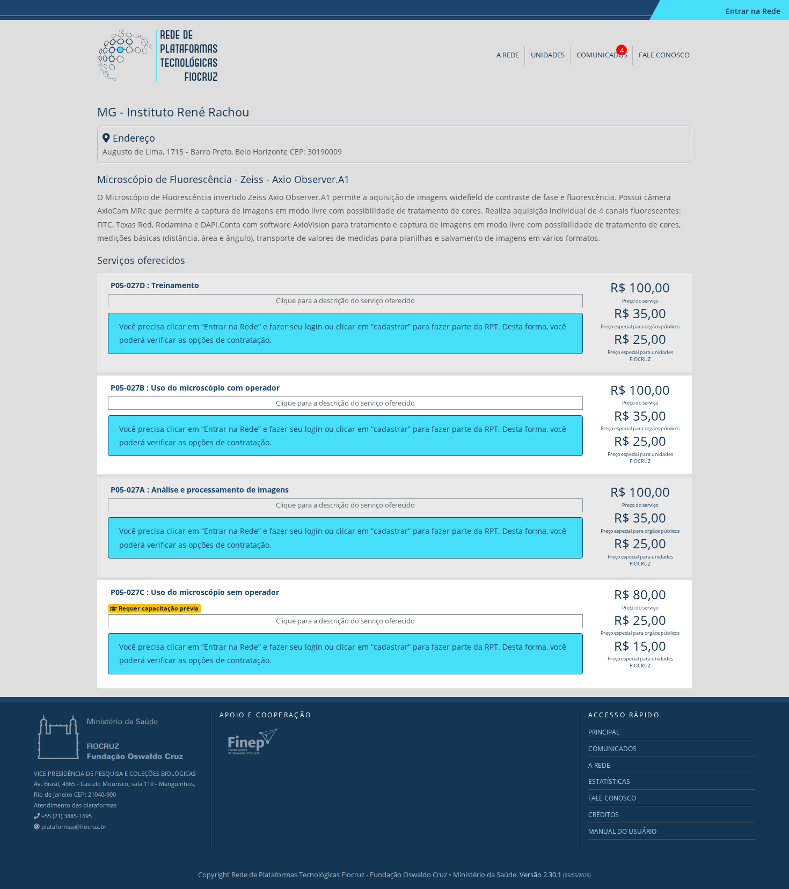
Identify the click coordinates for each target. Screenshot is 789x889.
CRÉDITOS (603, 814)
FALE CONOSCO (664, 55)
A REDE (507, 55)
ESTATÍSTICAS (609, 781)
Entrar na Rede (753, 11)
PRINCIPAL (603, 732)
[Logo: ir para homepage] (158, 54)
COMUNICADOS (601, 53)
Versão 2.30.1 (555, 874)
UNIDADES (548, 55)
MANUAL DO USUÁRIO (622, 831)
